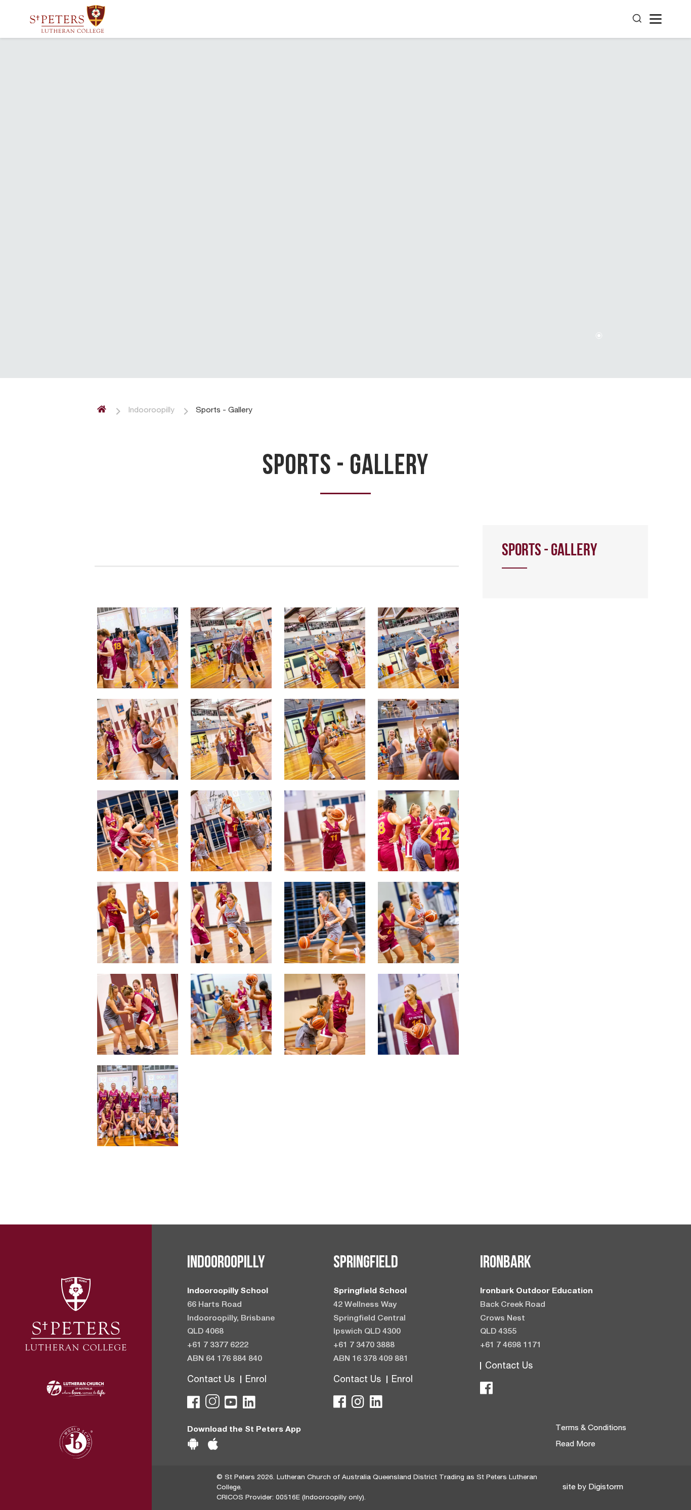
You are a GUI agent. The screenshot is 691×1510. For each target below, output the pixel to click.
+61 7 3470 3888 (364, 1346)
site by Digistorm (593, 1488)
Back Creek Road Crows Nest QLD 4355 (512, 1319)
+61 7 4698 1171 (510, 1346)
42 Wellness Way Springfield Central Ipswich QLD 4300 (369, 1319)
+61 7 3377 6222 (217, 1346)
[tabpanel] (345, 208)
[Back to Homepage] (67, 19)
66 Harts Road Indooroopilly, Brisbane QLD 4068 (231, 1319)
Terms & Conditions (590, 1429)
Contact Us (211, 1380)
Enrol (256, 1380)
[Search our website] (637, 19)
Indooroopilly (151, 411)
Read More (575, 1445)
